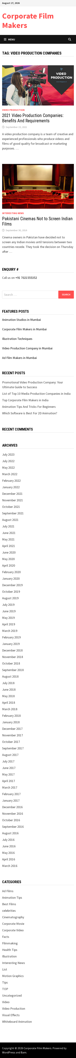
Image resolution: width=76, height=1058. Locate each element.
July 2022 (8, 461)
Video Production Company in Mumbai (27, 348)
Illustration (9, 956)
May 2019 (8, 618)
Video (6, 1002)
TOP (5, 989)
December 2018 (12, 650)
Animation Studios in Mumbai (21, 320)
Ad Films (7, 891)
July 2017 (8, 761)
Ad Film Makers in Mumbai (19, 358)
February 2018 (11, 716)
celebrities (9, 911)
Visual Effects (11, 1015)
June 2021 (9, 533)
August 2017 (10, 755)
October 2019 (11, 592)
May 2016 (8, 853)
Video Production (13, 110)
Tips (5, 982)
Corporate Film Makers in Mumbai (24, 329)
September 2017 (13, 748)
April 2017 (8, 781)
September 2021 (13, 513)
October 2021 (11, 507)
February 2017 (11, 794)
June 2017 (9, 768)
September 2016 (13, 827)
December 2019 (12, 585)
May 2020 (8, 559)
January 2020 (11, 578)
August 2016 (10, 833)
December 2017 (12, 729)
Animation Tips (12, 897)
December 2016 (12, 807)
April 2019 (8, 624)
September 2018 (13, 670)
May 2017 (8, 774)
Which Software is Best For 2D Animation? (29, 413)
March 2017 (9, 787)
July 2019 (8, 605)
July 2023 (8, 454)
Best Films (9, 904)
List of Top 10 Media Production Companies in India (36, 394)
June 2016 (9, 846)
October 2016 (11, 820)
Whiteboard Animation (17, 1022)
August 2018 (10, 676)
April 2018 (8, 703)
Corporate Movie (13, 924)
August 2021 (10, 520)
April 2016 (8, 859)
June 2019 (9, 611)
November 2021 (12, 500)
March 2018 (9, 709)
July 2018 (8, 683)
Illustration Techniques (17, 339)
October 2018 (11, 663)
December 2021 (12, 494)
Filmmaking (10, 943)
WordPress (8, 1052)
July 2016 (8, 840)
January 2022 (11, 487)
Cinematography (13, 917)
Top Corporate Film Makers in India (25, 400)
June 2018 (9, 689)
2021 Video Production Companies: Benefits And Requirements (32, 118)
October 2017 (11, 742)
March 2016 (9, 866)
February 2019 (11, 637)
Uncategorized (12, 995)
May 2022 (8, 467)
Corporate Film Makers (28, 20)
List (4, 969)
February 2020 (11, 572)
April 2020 (8, 565)
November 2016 (12, 813)
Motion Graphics (13, 976)
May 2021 (8, 539)
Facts (5, 937)
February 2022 (11, 481)
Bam (23, 1052)
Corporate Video (13, 930)
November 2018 (12, 657)
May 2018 (8, 696)
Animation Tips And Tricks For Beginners (29, 407)
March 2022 (9, 474)
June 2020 (9, 552)
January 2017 (11, 800)
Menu (11, 39)
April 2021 (8, 546)
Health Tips (9, 950)
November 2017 (12, 735)
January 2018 (11, 722)
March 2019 (9, 631)
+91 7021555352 (26, 278)
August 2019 (10, 598)
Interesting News (13, 213)
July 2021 (8, 526)
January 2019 (11, 644)
